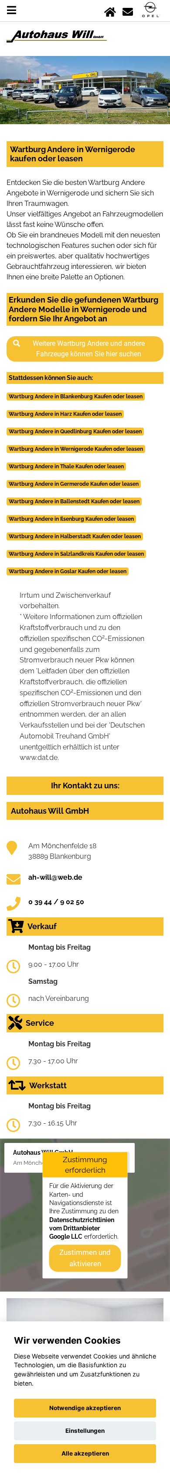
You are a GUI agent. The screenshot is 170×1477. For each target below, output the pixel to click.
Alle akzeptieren (85, 1453)
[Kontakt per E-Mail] (127, 10)
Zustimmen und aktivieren (85, 1258)
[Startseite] (110, 10)
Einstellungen (85, 1430)
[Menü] (11, 10)
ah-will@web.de (55, 877)
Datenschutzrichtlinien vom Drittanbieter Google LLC (81, 1228)
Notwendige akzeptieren (85, 1407)
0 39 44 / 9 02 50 (56, 902)
